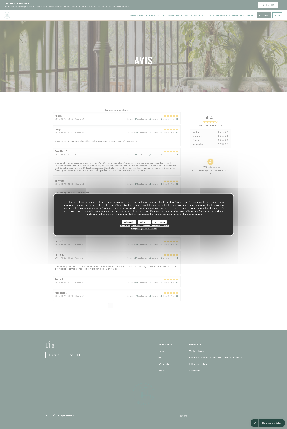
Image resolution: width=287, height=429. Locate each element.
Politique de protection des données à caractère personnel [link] (144, 225)
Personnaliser (159, 222)
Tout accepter (128, 222)
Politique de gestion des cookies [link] (144, 228)
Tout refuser (144, 222)
